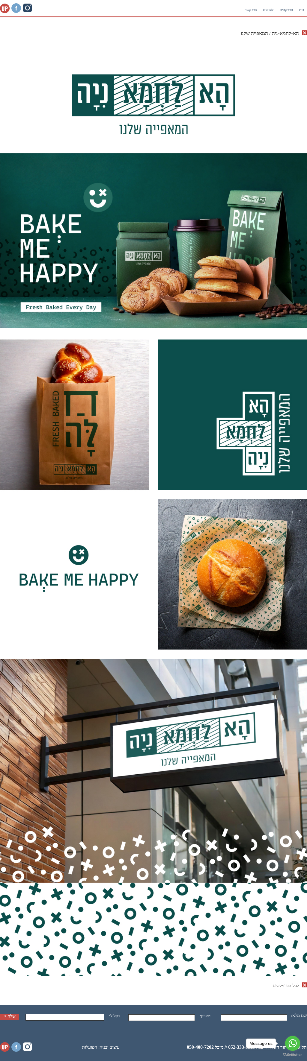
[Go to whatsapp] (292, 1043)
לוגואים (268, 9)
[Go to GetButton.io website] (292, 1055)
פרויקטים (286, 9)
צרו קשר (251, 9)
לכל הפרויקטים (286, 985)
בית (301, 9)
